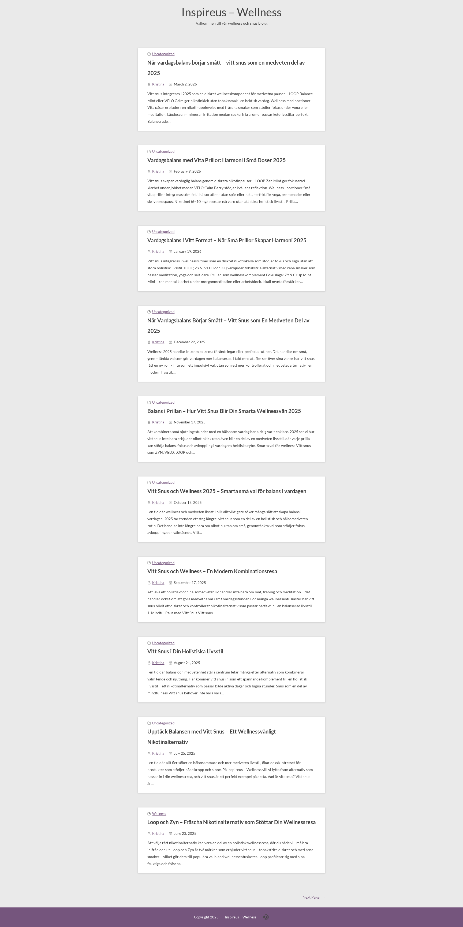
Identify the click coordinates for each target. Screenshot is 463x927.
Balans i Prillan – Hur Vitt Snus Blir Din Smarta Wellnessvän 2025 (224, 411)
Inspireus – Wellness (231, 12)
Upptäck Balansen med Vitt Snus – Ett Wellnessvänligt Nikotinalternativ (211, 736)
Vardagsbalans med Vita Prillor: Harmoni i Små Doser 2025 (216, 160)
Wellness (159, 813)
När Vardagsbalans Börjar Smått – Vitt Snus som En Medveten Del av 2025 (228, 325)
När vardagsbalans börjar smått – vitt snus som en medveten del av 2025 (226, 67)
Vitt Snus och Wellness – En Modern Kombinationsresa (212, 571)
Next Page (314, 897)
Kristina (158, 84)
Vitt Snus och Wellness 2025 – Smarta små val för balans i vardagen (226, 491)
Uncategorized (163, 54)
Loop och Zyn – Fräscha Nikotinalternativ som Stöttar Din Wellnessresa (231, 822)
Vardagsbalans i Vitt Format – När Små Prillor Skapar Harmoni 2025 (227, 240)
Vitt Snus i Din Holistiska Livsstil (185, 651)
